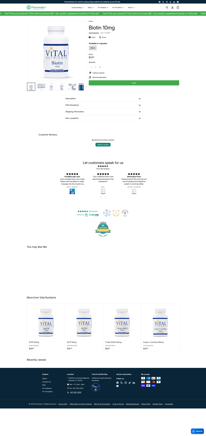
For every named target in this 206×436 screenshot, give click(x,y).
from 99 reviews (103, 169)
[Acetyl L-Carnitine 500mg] (160, 327)
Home (91, 21)
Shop (90, 7)
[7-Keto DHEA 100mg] (122, 327)
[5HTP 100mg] (46, 327)
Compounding (77, 7)
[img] (103, 166)
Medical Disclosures (132, 404)
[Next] (85, 86)
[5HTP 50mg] (84, 327)
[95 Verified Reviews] (103, 238)
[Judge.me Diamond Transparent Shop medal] (107, 213)
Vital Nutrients (48, 297)
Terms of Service (118, 404)
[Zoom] (56, 51)
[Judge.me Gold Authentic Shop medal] (116, 213)
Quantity (92, 62)
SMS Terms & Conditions (102, 404)
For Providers (117, 7)
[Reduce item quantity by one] (91, 67)
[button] (101, 197)
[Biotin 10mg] (39, 271)
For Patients (102, 7)
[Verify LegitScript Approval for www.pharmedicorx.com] (103, 387)
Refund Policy (146, 404)
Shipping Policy (158, 404)
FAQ (43, 385)
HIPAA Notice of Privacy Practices (81, 404)
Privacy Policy (62, 404)
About (130, 7)
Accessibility (169, 404)
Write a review (103, 145)
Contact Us (46, 382)
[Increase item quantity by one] (99, 67)
